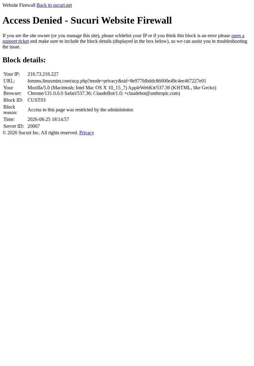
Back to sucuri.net (54, 5)
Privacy (86, 132)
